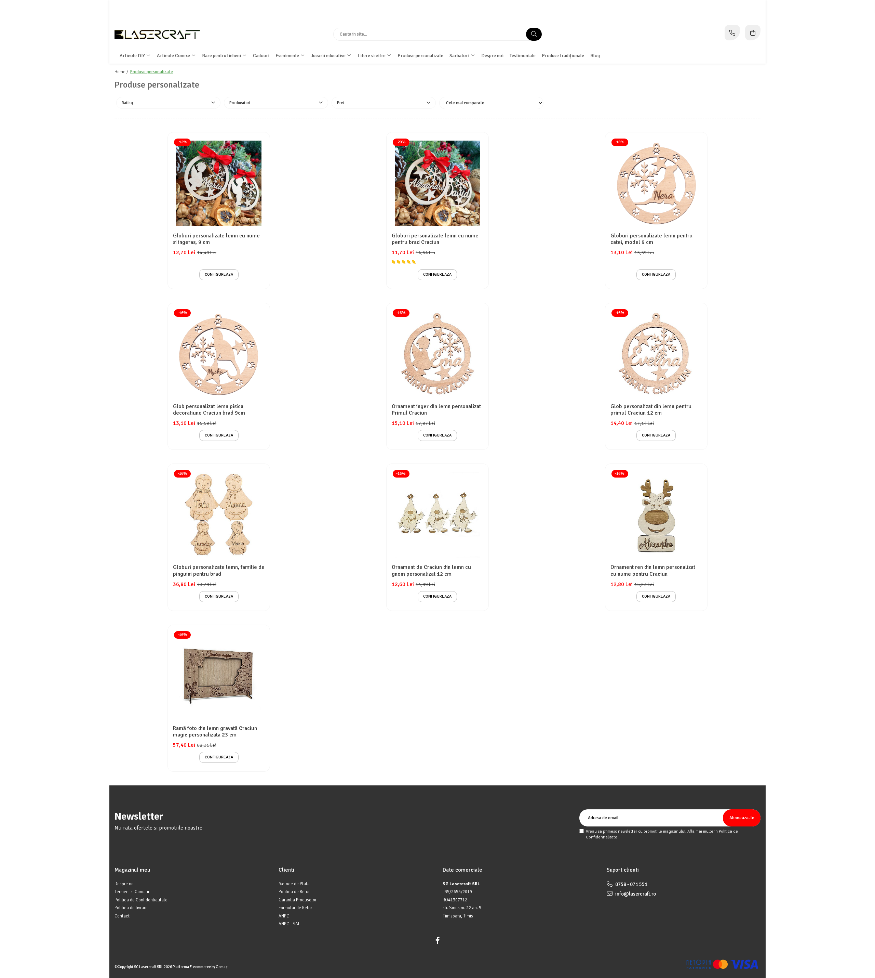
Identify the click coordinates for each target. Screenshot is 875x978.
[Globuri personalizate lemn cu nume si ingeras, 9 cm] (219, 183)
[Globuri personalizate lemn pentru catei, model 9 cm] (656, 183)
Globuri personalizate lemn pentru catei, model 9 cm (651, 239)
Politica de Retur (294, 892)
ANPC (284, 916)
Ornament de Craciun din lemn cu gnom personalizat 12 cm (431, 570)
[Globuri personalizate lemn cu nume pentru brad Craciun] (437, 183)
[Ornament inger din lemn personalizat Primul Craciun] (437, 354)
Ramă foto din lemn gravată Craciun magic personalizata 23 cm (215, 731)
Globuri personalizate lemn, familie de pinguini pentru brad (219, 570)
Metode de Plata (294, 884)
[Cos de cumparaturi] (752, 32)
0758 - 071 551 (630, 884)
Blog (595, 55)
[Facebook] (437, 940)
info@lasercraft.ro (635, 894)
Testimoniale (523, 55)
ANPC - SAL (289, 924)
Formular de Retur (295, 908)
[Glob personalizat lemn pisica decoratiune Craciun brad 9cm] (219, 354)
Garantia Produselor (298, 900)
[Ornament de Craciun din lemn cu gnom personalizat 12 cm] (437, 515)
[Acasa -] (157, 34)
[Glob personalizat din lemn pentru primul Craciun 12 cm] (656, 354)
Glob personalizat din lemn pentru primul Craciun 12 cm (650, 409)
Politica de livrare (131, 908)
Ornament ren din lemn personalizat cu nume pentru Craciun (652, 570)
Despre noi (492, 55)
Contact (122, 916)
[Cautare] (534, 34)
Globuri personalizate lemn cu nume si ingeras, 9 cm (216, 239)
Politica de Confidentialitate (141, 900)
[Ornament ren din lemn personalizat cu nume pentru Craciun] (656, 515)
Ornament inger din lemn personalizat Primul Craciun (436, 409)
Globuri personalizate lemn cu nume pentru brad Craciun (435, 239)
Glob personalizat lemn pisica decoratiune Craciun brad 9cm (209, 409)
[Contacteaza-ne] (732, 32)
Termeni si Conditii (132, 892)
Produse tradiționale (563, 55)
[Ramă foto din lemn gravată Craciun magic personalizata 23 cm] (219, 676)
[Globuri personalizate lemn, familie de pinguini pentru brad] (219, 515)
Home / (122, 72)
